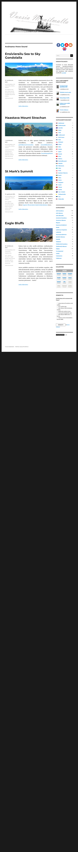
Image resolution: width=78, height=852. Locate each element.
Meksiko (60, 163)
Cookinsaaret (61, 135)
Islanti (59, 144)
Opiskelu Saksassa (60, 237)
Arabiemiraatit (62, 125)
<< (57, 270)
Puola (59, 170)
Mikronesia (61, 166)
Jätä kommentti (9, 98)
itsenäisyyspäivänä (47, 153)
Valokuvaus (59, 258)
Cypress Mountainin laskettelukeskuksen (35, 205)
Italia (59, 147)
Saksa (59, 177)
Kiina (59, 156)
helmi (64, 274)
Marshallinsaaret (62, 161)
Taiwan (60, 187)
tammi (59, 274)
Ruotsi (59, 175)
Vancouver (7, 261)
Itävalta (60, 149)
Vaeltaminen (8, 253)
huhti (58, 278)
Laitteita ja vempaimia (61, 230)
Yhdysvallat (61, 199)
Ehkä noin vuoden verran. (64, 311)
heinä (59, 282)
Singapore (60, 182)
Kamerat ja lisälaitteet (61, 225)
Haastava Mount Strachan (25, 118)
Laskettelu (58, 232)
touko (64, 278)
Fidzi (59, 139)
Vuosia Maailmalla (9, 346)
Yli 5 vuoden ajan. (62, 306)
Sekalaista (58, 241)
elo (64, 282)
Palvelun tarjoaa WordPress (21, 346)
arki (6, 91)
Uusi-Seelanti (61, 192)
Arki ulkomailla (60, 215)
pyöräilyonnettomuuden (26, 145)
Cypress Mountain (9, 149)
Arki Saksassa (59, 213)
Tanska (60, 189)
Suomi (59, 185)
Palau (59, 168)
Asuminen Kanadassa (61, 218)
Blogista (58, 222)
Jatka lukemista (23, 106)
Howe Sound (10, 91)
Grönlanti (60, 142)
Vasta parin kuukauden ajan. (65, 313)
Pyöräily (58, 239)
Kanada (7, 92)
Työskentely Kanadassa (61, 244)
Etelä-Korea (61, 137)
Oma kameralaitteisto (61, 234)
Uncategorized (59, 251)
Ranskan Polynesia (63, 173)
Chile (59, 132)
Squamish (12, 94)
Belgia (59, 130)
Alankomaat (61, 123)
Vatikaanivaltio (62, 194)
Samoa (60, 180)
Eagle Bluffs (14, 223)
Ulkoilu (12, 85)
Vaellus (7, 87)
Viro (59, 196)
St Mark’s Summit (19, 171)
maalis (70, 274)
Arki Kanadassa (9, 84)
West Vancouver (9, 156)
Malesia (60, 158)
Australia (60, 128)
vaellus (7, 96)
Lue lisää (64, 72)
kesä (70, 278)
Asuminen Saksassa (61, 220)
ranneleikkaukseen (46, 145)
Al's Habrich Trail (9, 89)
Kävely (57, 227)
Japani (59, 151)
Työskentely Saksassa (61, 246)
